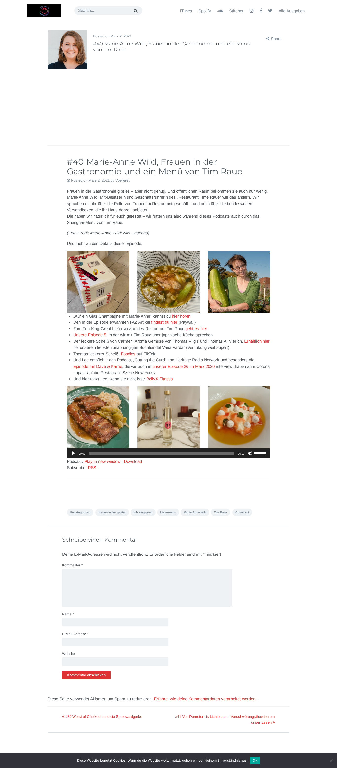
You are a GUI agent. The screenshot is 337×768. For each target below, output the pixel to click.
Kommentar (72, 565)
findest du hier (164, 322)
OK (255, 760)
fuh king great (143, 512)
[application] (168, 453)
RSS (92, 467)
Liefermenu (168, 512)
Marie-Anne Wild (195, 512)
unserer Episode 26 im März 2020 (183, 366)
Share (276, 39)
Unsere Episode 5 (89, 335)
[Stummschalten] (249, 453)
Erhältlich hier (257, 341)
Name (68, 614)
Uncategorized (80, 512)
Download (133, 461)
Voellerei (122, 180)
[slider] (261, 452)
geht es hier (196, 328)
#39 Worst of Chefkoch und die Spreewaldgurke (103, 716)
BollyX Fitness (159, 379)
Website (68, 654)
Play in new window (102, 461)
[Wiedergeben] (73, 453)
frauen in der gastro (112, 512)
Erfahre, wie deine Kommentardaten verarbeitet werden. (205, 699)
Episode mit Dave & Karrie (97, 366)
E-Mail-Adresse (75, 634)
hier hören (181, 316)
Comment (242, 512)
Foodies (128, 354)
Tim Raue (220, 512)
